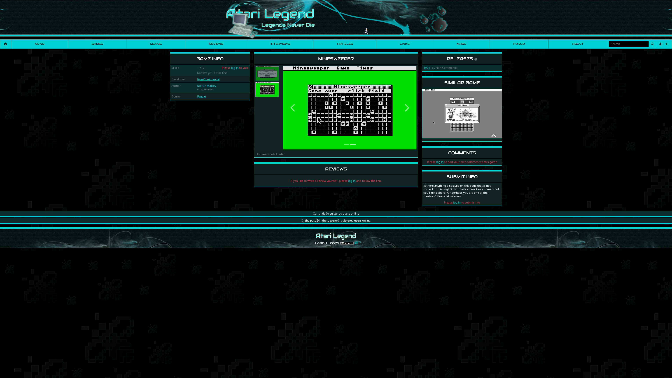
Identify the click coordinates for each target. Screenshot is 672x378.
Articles (345, 44)
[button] (293, 107)
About (578, 44)
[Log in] (667, 44)
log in (235, 68)
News (39, 44)
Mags (461, 44)
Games (97, 44)
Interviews (280, 44)
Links (405, 44)
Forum (519, 44)
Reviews (216, 44)
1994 (427, 68)
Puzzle (201, 96)
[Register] (660, 44)
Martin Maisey (206, 86)
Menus (156, 44)
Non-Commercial (208, 79)
